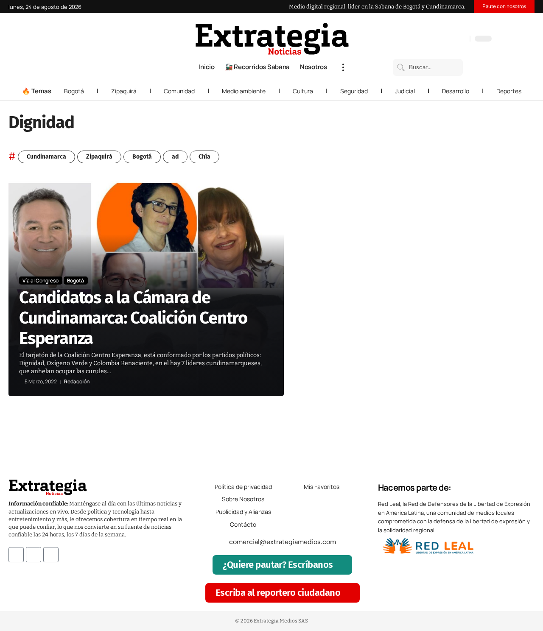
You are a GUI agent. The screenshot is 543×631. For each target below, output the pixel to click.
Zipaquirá (124, 91)
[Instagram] (435, 39)
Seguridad (354, 91)
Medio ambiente (244, 91)
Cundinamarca (46, 156)
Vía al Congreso (40, 280)
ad (175, 156)
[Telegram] (452, 39)
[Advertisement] (484, 308)
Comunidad (179, 91)
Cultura (303, 91)
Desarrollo (455, 91)
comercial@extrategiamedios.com (282, 542)
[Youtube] (51, 554)
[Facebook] (418, 39)
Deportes (508, 91)
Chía (204, 156)
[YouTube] (427, 39)
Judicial (405, 91)
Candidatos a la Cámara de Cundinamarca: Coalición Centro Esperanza (133, 318)
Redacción (77, 381)
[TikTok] (444, 39)
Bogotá (74, 91)
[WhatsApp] (461, 39)
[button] (343, 67)
